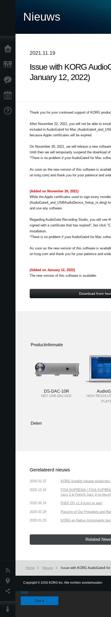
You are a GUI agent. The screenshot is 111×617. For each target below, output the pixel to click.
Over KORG (9, 609)
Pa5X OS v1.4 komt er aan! (81, 503)
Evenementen (9, 95)
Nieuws (9, 570)
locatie (9, 581)
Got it (39, 601)
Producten (9, 64)
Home (9, 49)
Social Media (9, 591)
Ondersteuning (9, 111)
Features (9, 80)
